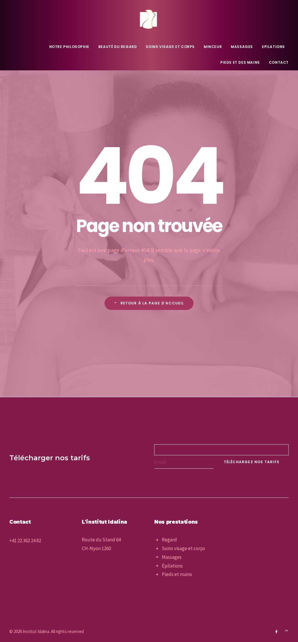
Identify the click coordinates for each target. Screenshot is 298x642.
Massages (242, 46)
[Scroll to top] (286, 630)
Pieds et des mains (240, 62)
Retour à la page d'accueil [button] (152, 303)
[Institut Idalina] (149, 19)
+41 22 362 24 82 (25, 540)
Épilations (172, 566)
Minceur (213, 46)
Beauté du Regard (117, 46)
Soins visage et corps (170, 46)
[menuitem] (71, 47)
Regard (169, 539)
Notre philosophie (69, 46)
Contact (279, 62)
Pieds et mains (177, 574)
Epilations (273, 46)
